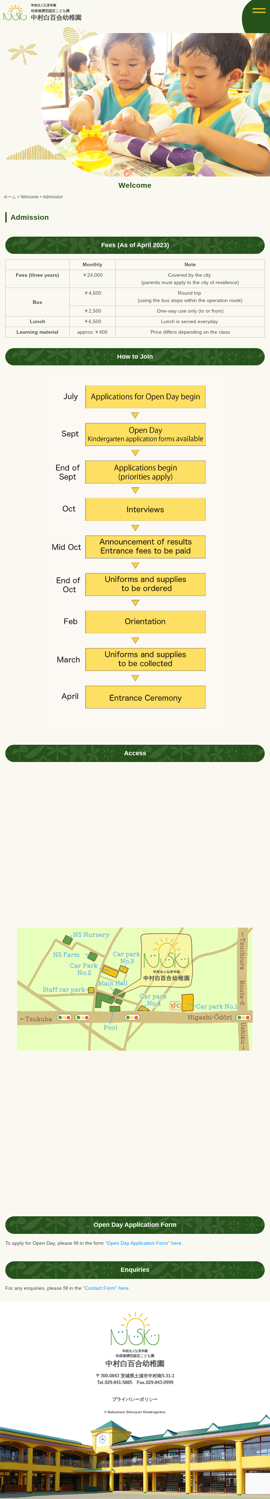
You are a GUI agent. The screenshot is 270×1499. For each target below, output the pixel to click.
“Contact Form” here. (106, 1288)
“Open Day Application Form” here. (144, 1243)
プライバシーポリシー (135, 1399)
